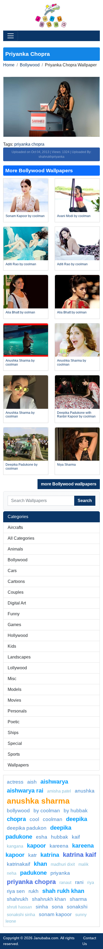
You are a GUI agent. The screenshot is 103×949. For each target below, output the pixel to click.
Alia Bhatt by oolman (20, 312)
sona (57, 906)
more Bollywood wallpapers (68, 484)
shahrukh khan (49, 899)
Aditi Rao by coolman (21, 264)
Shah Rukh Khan (63, 891)
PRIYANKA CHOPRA (31, 881)
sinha (42, 906)
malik (83, 864)
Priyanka (60, 873)
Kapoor (36, 845)
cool (34, 819)
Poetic (14, 722)
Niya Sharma (66, 464)
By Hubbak (76, 810)
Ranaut (65, 882)
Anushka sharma (38, 800)
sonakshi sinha (21, 914)
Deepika (76, 819)
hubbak (59, 837)
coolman (52, 819)
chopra (16, 819)
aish (32, 782)
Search (85, 500)
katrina (49, 855)
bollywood (18, 810)
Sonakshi (77, 906)
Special (15, 743)
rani (79, 882)
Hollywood (18, 635)
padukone (33, 872)
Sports (14, 754)
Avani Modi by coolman (74, 216)
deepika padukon (26, 828)
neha (11, 873)
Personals (17, 711)
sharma (78, 899)
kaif (76, 837)
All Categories (21, 538)
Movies (14, 700)
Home (9, 65)
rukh (34, 891)
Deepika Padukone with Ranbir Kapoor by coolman (76, 414)
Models (14, 689)
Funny (14, 614)
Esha (41, 837)
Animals (15, 549)
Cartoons (16, 581)
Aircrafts (15, 527)
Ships (13, 732)
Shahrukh (17, 899)
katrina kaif (79, 854)
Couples (16, 592)
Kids (12, 646)
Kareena (59, 846)
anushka (85, 791)
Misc (12, 678)
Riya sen (16, 891)
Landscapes (19, 657)
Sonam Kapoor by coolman (25, 216)
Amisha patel (59, 791)
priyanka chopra (29, 144)
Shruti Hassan (19, 907)
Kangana (15, 846)
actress (15, 782)
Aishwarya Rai (25, 790)
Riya (90, 882)
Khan (40, 864)
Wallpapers (18, 765)
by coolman (47, 810)
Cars (12, 570)
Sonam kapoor (55, 914)
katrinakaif (18, 864)
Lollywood (17, 668)
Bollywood (30, 65)
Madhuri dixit (63, 864)
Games (14, 624)
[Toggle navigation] (10, 36)
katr (32, 855)
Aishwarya (54, 781)
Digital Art (17, 603)
